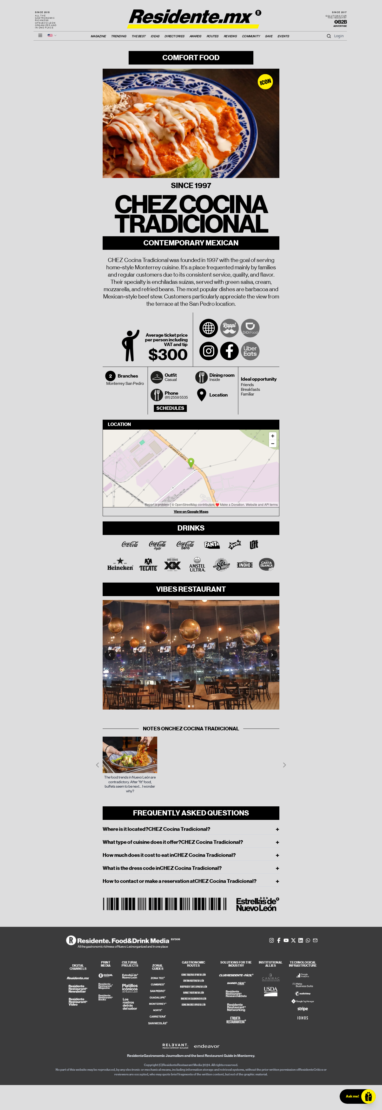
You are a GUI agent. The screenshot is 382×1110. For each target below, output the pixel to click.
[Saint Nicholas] (158, 1023)
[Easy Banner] (236, 984)
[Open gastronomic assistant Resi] (368, 1096)
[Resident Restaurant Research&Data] (236, 994)
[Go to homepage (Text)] (191, 16)
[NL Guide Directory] (105, 975)
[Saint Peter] (158, 991)
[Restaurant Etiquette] (236, 1020)
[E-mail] (315, 940)
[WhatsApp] (308, 940)
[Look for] (328, 36)
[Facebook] (229, 351)
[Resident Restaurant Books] (105, 997)
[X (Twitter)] (293, 940)
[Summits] (157, 984)
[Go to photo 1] (189, 706)
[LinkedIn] (300, 940)
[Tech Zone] (157, 978)
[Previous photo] (110, 655)
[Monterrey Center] (158, 1004)
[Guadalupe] (157, 997)
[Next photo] (272, 655)
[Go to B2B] (340, 22)
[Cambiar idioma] (52, 35)
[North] (157, 1010)
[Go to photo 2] (193, 706)
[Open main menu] (40, 35)
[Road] (157, 1016)
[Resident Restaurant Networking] (236, 1007)
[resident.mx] (78, 978)
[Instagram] (208, 351)
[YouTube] (286, 940)
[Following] (284, 765)
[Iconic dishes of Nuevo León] (130, 988)
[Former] (97, 765)
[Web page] (208, 328)
